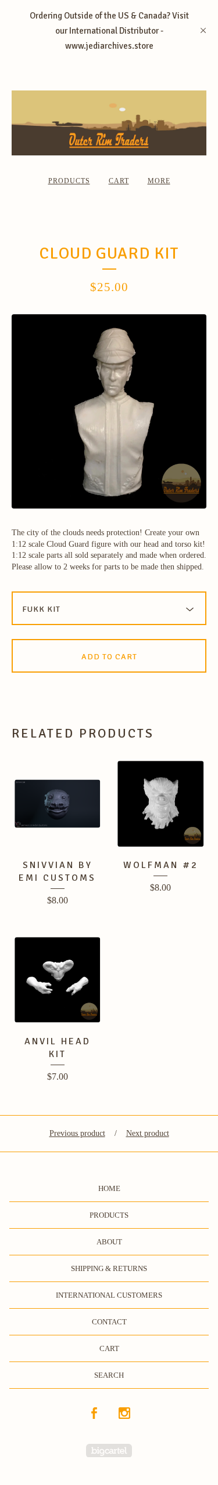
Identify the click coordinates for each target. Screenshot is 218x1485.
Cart (119, 181)
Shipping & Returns (109, 1268)
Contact (109, 1321)
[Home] (109, 122)
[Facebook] (94, 1414)
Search (109, 1375)
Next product (147, 1133)
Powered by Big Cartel (109, 1450)
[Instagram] (124, 1414)
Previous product (77, 1133)
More (159, 181)
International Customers (109, 1295)
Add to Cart (109, 657)
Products (69, 181)
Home (109, 1188)
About (109, 1241)
